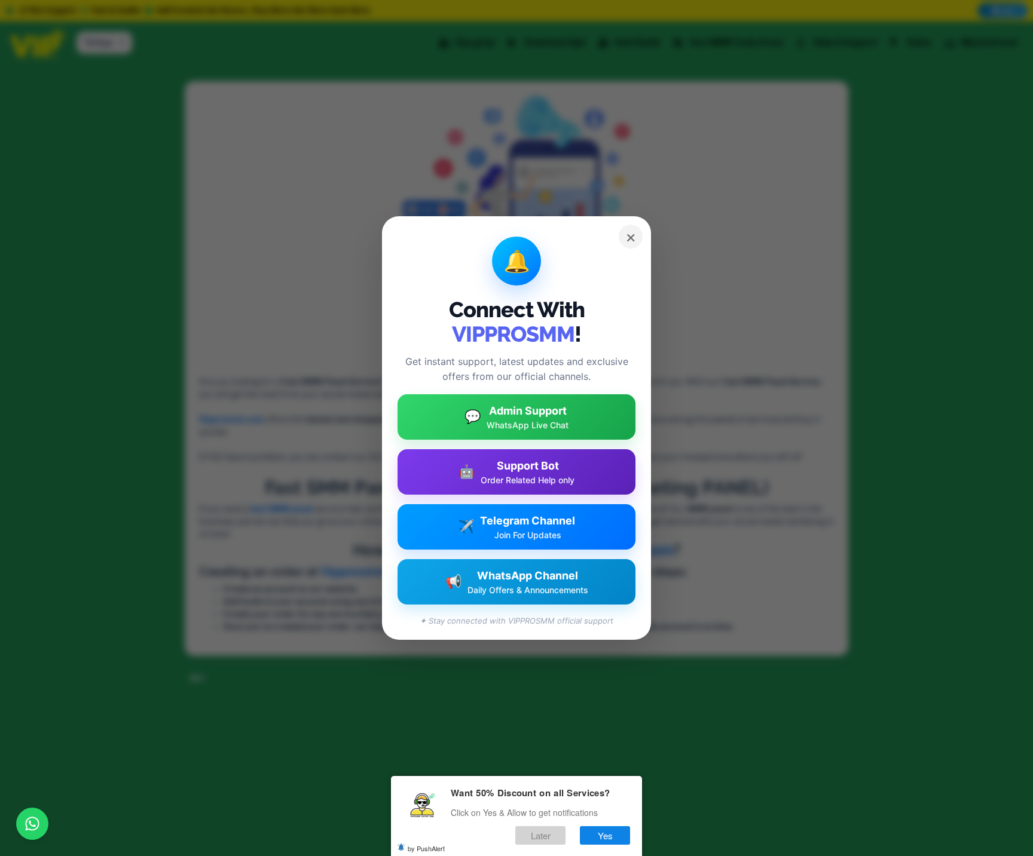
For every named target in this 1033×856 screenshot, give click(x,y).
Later (541, 835)
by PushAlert (426, 847)
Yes (605, 835)
